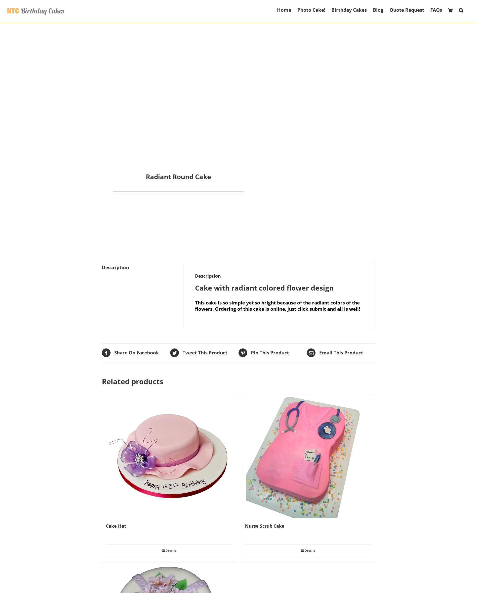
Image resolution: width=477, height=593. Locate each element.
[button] (461, 9)
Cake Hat (116, 526)
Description (115, 267)
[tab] (137, 267)
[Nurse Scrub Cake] (308, 456)
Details (170, 551)
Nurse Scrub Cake (264, 526)
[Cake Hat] (169, 456)
